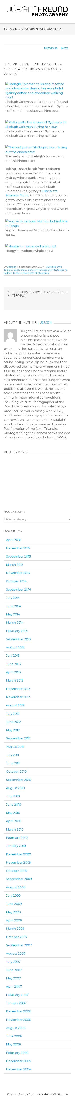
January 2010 (16, 846)
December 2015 (18, 548)
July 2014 (13, 598)
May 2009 (13, 912)
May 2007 (13, 978)
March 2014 (14, 622)
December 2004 (18, 1069)
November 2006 (18, 1020)
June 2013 (13, 664)
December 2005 (18, 1061)
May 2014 (13, 614)
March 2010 (14, 829)
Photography (60, 269)
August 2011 (15, 747)
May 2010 (13, 813)
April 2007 (14, 986)
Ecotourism (20, 269)
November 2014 (18, 573)
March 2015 (14, 564)
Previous (50, 48)
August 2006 (15, 1028)
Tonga (16, 273)
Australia (51, 266)
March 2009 (15, 928)
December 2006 (18, 1011)
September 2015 (18, 556)
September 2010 (18, 780)
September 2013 (18, 639)
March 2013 (14, 680)
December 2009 (18, 854)
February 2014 (17, 631)
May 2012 (13, 730)
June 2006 (14, 1036)
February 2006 (17, 1053)
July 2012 (13, 713)
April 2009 (14, 920)
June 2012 (13, 722)
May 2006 (13, 1044)
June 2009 (14, 904)
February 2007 (17, 995)
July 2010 (13, 796)
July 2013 (13, 655)
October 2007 (16, 937)
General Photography (40, 269)
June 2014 (13, 606)
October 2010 (16, 771)
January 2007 (16, 1003)
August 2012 (15, 705)
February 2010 (17, 837)
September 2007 (19, 945)
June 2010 (13, 804)
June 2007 (14, 970)
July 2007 (13, 961)
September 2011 (18, 738)
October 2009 (16, 871)
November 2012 (18, 697)
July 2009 (13, 895)
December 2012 (18, 689)
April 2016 (13, 540)
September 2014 (18, 589)
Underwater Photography (35, 273)
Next (64, 48)
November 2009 (18, 862)
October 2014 (16, 581)
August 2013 (15, 647)
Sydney (8, 273)
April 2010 (13, 821)
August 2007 (15, 953)
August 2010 (15, 788)
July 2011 (12, 755)
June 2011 (13, 763)
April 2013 (13, 672)
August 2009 (15, 887)
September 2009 (19, 879)
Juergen (11, 266)
